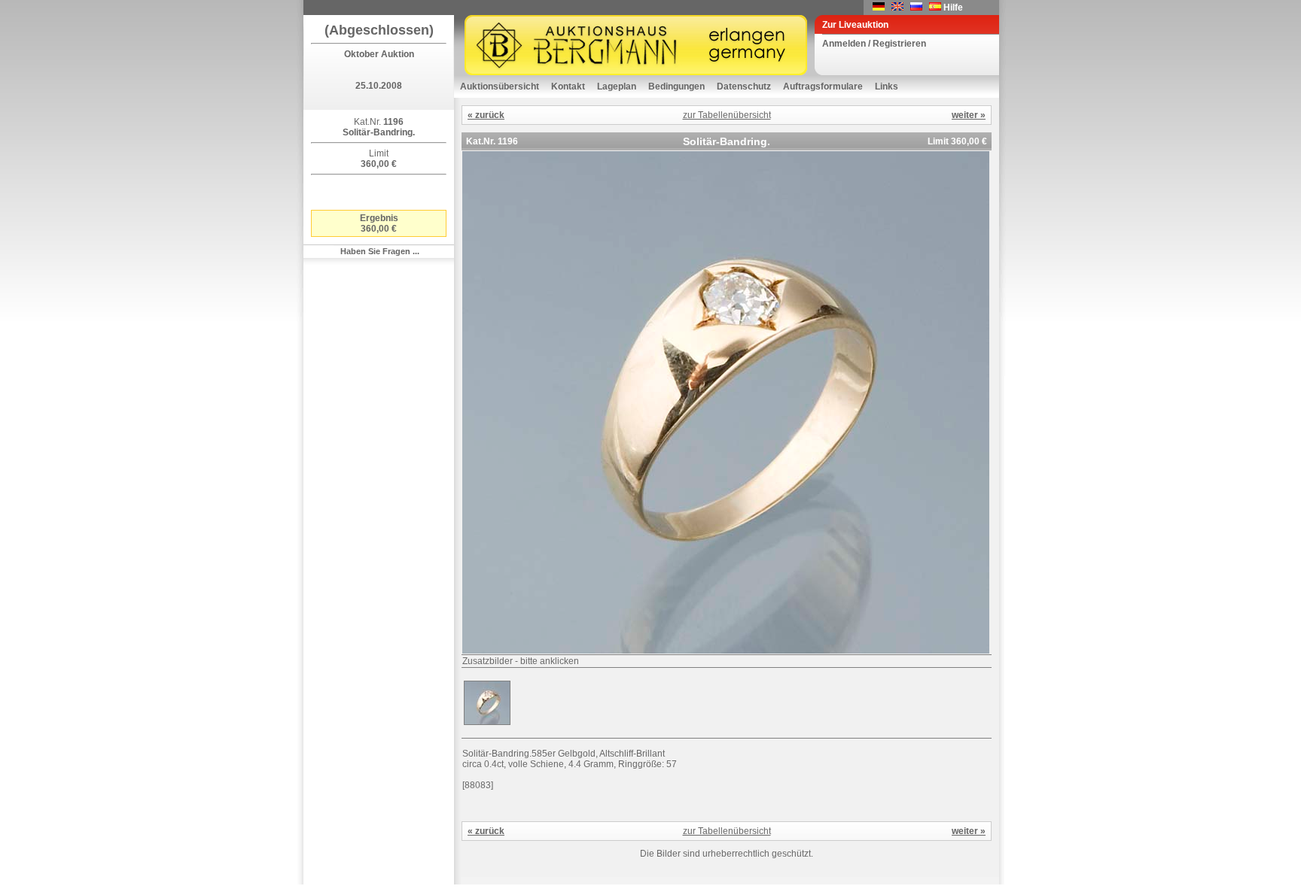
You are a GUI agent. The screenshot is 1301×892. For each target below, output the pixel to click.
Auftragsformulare (823, 86)
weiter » (969, 115)
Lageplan (616, 86)
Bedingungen (676, 86)
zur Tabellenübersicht (727, 115)
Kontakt (568, 86)
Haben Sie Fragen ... (379, 251)
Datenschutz (744, 86)
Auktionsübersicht (499, 86)
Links (886, 86)
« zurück (486, 115)
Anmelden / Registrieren (874, 43)
